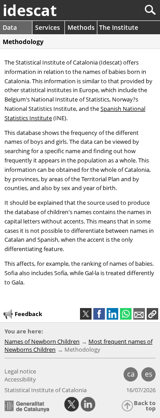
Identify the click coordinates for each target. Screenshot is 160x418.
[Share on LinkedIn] (112, 314)
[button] (152, 314)
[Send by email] (139, 314)
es (148, 374)
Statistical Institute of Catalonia (45, 390)
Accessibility (20, 379)
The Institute (118, 27)
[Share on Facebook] (99, 314)
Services (47, 27)
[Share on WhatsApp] (126, 314)
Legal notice (20, 371)
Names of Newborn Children (42, 341)
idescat (30, 10)
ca (131, 374)
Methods (81, 27)
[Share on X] (86, 314)
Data (10, 27)
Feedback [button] (28, 314)
